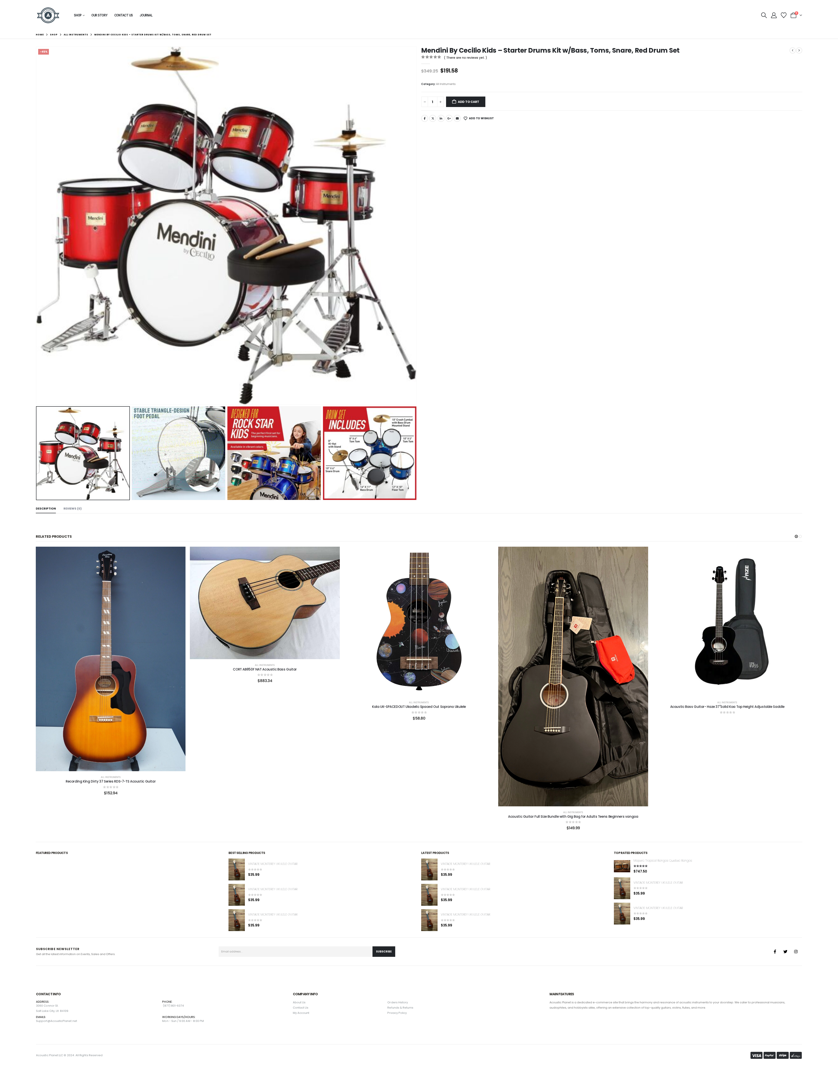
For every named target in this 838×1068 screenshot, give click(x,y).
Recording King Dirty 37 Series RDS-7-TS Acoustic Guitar (111, 781)
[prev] (793, 50)
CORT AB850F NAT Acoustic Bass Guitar (265, 669)
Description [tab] (46, 508)
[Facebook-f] (775, 951)
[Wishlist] (783, 15)
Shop (78, 15)
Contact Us (123, 15)
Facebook (424, 118)
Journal (146, 15)
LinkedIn (441, 118)
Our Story (99, 15)
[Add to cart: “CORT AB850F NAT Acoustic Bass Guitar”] (265, 602)
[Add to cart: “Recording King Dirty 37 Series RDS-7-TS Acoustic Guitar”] (110, 659)
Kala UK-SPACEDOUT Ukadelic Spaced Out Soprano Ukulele (419, 706)
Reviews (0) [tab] (73, 508)
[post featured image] (236, 869)
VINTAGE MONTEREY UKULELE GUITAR (272, 864)
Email (457, 118)
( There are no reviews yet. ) (465, 57)
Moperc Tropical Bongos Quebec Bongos (663, 860)
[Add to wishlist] (100, 659)
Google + (449, 118)
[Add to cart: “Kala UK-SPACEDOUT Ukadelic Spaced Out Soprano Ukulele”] (419, 621)
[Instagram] (796, 951)
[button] (764, 15)
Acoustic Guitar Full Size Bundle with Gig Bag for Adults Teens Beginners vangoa (573, 816)
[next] (799, 50)
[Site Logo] (48, 15)
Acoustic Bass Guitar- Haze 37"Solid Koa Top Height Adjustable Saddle (727, 706)
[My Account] (773, 15)
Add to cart (468, 102)
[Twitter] (785, 951)
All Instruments (446, 84)
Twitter (432, 118)
